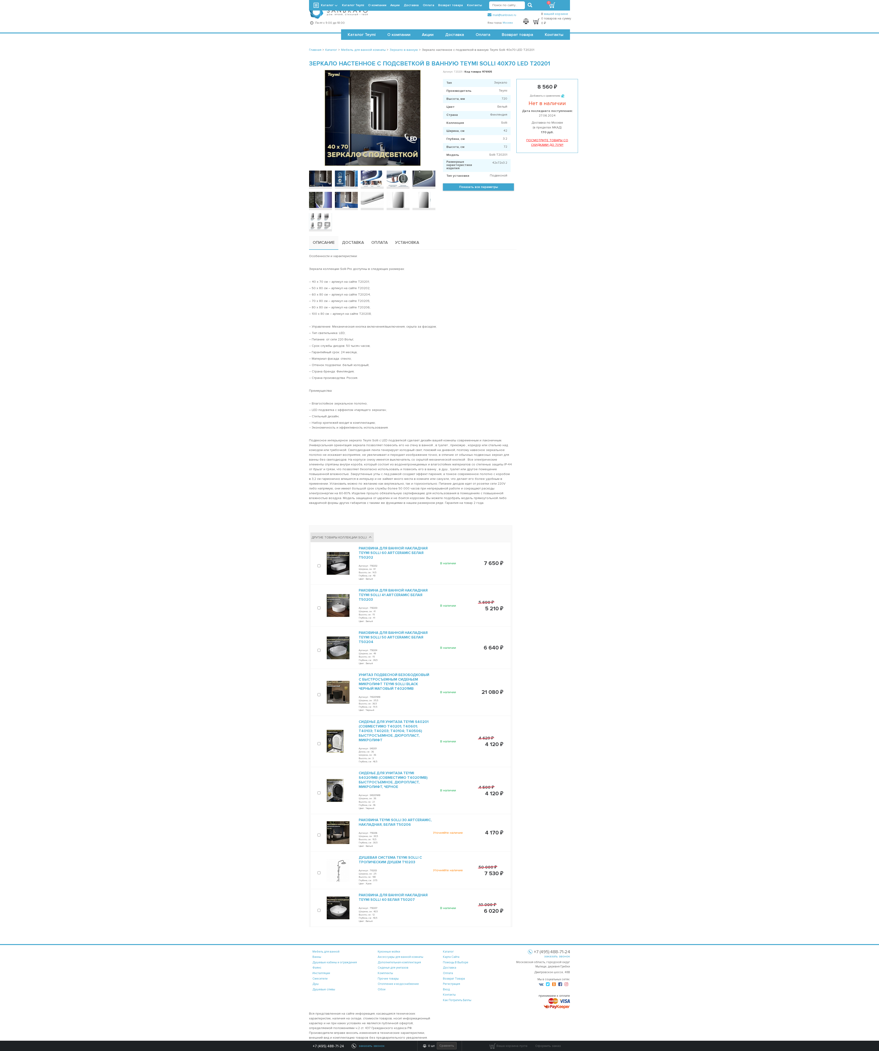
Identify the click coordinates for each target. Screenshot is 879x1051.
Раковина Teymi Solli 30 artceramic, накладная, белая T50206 (395, 822)
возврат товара (454, 978)
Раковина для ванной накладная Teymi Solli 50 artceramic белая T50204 (393, 637)
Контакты (554, 34)
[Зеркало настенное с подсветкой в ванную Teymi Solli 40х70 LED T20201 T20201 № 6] (320, 200)
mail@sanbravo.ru (504, 15)
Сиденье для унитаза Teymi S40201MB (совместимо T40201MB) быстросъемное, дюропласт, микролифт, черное (393, 780)
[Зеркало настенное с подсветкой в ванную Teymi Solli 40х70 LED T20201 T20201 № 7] (346, 200)
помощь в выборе (455, 962)
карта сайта (451, 957)
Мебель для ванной (325, 951)
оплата (448, 973)
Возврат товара (517, 34)
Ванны (316, 957)
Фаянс (316, 968)
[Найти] (530, 5)
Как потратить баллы (457, 1000)
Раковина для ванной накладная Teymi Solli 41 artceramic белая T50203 (393, 595)
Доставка (454, 34)
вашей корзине (556, 14)
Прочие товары (388, 978)
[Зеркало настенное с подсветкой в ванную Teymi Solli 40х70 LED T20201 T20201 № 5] (423, 179)
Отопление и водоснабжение (398, 984)
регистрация (451, 984)
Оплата (483, 34)
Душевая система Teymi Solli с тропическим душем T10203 (390, 859)
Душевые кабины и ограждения (334, 962)
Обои (381, 989)
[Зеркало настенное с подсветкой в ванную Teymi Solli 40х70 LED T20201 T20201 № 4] (398, 179)
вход (446, 989)
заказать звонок (557, 956)
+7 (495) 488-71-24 (328, 1046)
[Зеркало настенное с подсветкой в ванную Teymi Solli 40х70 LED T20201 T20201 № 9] (398, 200)
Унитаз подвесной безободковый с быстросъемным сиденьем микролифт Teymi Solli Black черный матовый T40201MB (394, 682)
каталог (448, 951)
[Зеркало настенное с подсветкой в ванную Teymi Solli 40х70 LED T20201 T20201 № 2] (346, 179)
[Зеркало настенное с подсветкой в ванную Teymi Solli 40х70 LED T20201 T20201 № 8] (372, 200)
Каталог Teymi (362, 34)
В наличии (448, 563)
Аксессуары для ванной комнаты (400, 957)
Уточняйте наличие (448, 833)
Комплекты (385, 973)
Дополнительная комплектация (399, 962)
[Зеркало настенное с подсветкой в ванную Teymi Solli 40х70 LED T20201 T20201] (372, 118)
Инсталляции (321, 973)
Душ (315, 984)
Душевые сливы (323, 989)
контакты (449, 995)
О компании (398, 34)
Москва (508, 22)
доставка (449, 968)
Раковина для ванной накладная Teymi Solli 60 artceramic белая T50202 (393, 553)
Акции (428, 34)
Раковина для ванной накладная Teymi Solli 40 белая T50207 (393, 897)
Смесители (320, 978)
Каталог (327, 5)
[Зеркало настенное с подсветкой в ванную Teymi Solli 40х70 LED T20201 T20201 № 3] (372, 179)
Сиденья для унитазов (393, 968)
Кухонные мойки (389, 951)
